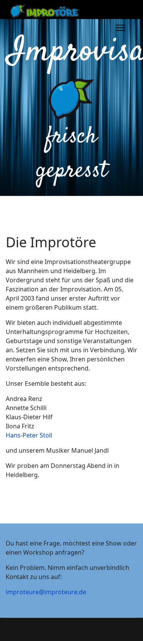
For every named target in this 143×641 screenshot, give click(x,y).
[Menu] (120, 28)
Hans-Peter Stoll (29, 435)
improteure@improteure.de (46, 592)
